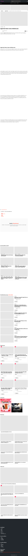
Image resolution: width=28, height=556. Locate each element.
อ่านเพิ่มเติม (16, 301)
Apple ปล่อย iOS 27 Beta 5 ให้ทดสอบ (21, 388)
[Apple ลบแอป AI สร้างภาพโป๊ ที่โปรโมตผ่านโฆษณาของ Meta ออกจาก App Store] (7, 500)
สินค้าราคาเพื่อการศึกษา (3, 533)
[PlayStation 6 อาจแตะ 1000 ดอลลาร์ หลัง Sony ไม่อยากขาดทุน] (14, 475)
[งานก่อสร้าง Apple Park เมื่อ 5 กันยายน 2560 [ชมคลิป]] (7, 250)
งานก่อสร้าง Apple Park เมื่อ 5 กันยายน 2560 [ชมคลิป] (7, 255)
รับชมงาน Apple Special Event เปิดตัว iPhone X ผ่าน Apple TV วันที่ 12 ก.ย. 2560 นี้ (7, 278)
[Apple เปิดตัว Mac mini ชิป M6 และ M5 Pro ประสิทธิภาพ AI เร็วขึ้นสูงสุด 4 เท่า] (5, 7)
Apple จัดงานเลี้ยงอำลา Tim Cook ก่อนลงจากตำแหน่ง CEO (20, 462)
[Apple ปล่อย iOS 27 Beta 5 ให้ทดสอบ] (21, 383)
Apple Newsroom (4, 209)
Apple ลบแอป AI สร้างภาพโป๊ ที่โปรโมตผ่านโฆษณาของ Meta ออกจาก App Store (7, 505)
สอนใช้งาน (2, 538)
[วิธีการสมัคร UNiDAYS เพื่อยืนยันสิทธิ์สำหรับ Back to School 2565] (7, 383)
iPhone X (9, 276)
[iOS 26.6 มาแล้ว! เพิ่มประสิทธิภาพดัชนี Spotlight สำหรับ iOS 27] (21, 367)
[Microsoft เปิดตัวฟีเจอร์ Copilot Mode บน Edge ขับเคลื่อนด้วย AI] (21, 510)
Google (2, 546)
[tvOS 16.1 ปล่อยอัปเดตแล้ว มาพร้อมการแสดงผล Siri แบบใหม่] (7, 510)
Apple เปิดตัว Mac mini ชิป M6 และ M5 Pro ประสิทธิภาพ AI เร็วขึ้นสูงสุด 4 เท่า (5, 9)
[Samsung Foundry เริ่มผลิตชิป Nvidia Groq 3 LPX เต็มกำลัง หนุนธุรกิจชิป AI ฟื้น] (7, 458)
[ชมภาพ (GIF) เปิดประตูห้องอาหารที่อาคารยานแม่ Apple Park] (7, 331)
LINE (1, 545)
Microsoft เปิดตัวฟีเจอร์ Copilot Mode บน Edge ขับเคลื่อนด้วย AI (21, 515)
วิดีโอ (1, 537)
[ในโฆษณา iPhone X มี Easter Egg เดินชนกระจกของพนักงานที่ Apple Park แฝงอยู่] (7, 339)
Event (4, 276)
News (11, 276)
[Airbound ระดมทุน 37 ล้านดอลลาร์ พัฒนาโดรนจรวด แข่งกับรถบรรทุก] (7, 447)
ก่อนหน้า (0, 7)
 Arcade (2, 544)
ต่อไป (27, 7)
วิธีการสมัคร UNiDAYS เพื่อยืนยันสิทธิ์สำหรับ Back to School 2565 (6, 388)
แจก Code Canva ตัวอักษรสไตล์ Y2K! (19, 493)
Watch (2, 530)
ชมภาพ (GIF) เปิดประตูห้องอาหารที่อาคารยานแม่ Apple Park (21, 329)
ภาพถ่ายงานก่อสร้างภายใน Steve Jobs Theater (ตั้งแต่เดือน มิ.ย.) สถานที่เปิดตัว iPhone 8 (21, 278)
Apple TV (2, 276)
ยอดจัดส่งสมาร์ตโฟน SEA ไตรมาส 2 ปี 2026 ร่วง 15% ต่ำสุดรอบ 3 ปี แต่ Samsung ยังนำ (21, 442)
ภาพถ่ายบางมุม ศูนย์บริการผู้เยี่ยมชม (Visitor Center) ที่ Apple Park (20, 266)
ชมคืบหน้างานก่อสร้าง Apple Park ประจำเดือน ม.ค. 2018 (6, 266)
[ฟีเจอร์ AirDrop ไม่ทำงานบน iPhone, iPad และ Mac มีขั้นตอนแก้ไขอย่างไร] (7, 367)
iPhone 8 (7, 276)
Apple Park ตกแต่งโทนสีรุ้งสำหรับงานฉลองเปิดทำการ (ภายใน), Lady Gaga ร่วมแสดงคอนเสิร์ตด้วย (20, 306)
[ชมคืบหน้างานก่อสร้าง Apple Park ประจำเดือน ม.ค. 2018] (7, 261)
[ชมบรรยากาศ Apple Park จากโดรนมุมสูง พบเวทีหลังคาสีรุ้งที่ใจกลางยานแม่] (7, 315)
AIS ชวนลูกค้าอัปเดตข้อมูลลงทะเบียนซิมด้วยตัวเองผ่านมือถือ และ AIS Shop (21, 452)
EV (1, 532)
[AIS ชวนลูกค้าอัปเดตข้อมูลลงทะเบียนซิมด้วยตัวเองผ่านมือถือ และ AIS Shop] (21, 447)
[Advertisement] (14, 40)
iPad (1, 529)
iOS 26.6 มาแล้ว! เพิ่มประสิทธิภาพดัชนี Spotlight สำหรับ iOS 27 (20, 372)
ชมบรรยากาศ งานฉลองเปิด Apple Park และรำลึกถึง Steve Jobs (21, 298)
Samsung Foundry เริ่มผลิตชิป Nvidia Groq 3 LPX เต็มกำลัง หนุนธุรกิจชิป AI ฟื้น (7, 462)
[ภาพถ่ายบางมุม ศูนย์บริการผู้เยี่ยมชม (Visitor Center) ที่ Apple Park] (21, 261)
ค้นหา (12, 1)
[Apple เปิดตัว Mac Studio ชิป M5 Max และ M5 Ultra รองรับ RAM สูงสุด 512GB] (15, 7)
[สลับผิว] (27, 1)
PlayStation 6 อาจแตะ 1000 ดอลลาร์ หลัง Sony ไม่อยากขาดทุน (8, 483)
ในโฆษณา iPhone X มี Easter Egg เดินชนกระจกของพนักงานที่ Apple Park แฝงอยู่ (20, 337)
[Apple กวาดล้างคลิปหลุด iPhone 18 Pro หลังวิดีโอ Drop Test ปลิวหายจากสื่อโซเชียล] (21, 350)
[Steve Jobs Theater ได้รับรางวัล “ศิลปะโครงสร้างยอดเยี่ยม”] (21, 250)
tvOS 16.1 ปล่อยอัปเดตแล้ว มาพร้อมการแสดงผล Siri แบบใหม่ (7, 515)
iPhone (2, 528)
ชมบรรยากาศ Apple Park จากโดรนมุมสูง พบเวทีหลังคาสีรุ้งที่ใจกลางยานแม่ (20, 313)
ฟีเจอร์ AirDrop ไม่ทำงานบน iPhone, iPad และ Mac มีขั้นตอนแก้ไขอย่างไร (6, 372)
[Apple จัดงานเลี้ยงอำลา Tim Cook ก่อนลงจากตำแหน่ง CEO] (21, 458)
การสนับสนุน (2, 539)
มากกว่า (3, 357)
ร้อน (1, 346)
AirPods (2, 531)
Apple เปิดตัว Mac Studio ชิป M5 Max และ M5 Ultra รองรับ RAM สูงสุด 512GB (15, 9)
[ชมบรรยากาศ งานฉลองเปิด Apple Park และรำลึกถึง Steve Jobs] (7, 299)
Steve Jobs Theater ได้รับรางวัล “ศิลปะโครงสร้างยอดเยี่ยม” (20, 255)
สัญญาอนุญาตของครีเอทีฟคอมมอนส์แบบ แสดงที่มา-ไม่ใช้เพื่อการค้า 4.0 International (11, 552)
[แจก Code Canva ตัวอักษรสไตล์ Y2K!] (21, 489)
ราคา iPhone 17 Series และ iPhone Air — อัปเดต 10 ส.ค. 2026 (7, 355)
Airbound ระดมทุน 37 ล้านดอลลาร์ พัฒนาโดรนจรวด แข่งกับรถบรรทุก (7, 452)
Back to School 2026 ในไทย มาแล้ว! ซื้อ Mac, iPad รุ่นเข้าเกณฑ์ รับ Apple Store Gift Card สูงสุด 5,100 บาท (7, 494)
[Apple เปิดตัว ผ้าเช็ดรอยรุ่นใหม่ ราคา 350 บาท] (14, 423)
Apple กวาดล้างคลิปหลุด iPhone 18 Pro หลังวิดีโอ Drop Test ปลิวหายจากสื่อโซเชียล (21, 355)
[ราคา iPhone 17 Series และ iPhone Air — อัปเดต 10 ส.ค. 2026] (7, 350)
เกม (1, 543)
